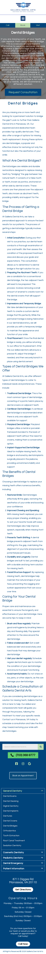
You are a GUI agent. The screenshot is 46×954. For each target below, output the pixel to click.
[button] (23, 18)
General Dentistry (12, 791)
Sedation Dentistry (12, 845)
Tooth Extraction (11, 835)
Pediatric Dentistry (13, 858)
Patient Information (13, 868)
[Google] (29, 764)
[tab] (23, 791)
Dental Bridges (10, 826)
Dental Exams (10, 796)
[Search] (41, 747)
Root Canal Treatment (14, 840)
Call (7, 25)
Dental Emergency (13, 863)
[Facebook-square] (16, 764)
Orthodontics (9, 831)
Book (22, 25)
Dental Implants (10, 811)
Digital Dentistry (10, 806)
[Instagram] (23, 764)
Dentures (7, 816)
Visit (38, 25)
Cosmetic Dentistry (13, 852)
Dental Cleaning (10, 801)
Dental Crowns (10, 821)
